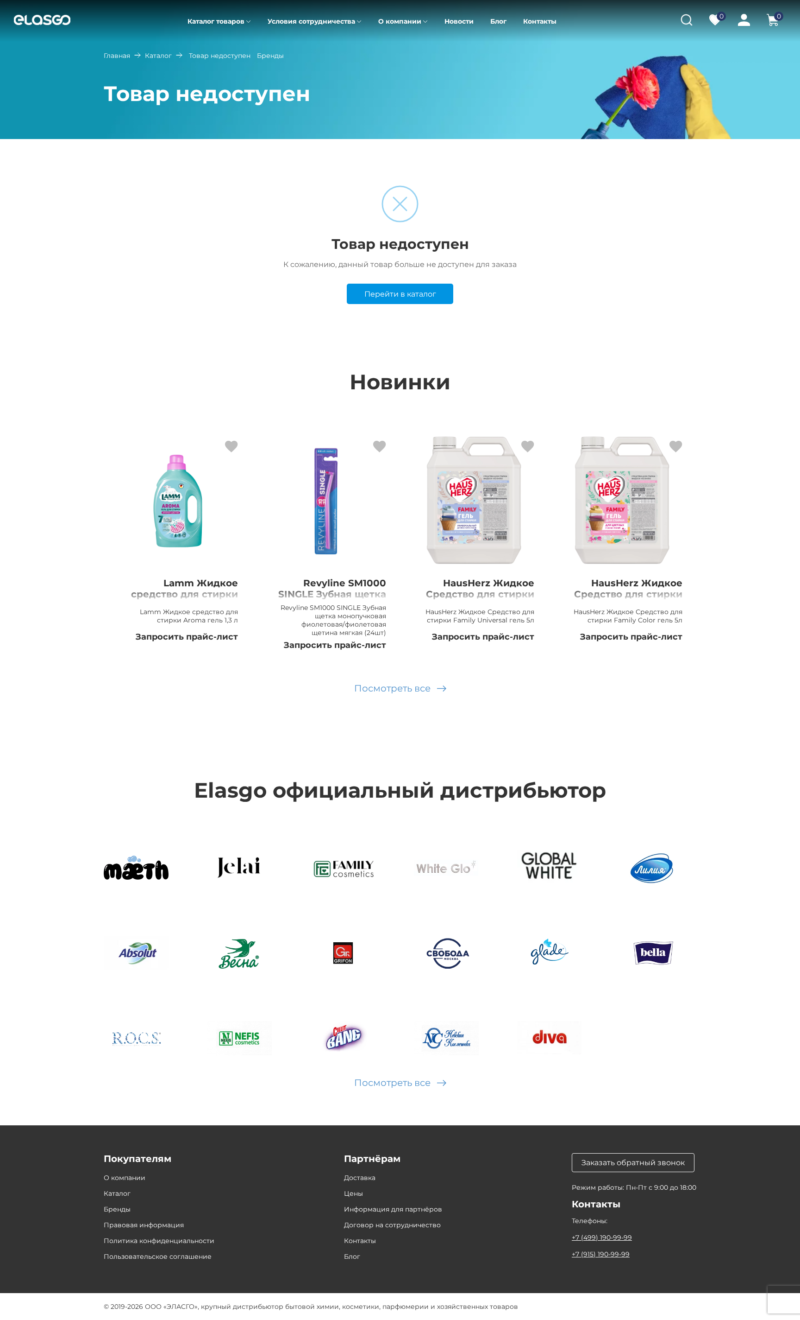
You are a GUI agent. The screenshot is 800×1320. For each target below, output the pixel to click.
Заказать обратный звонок (633, 1162)
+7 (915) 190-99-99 (601, 1254)
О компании (399, 21)
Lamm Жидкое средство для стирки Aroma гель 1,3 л (184, 594)
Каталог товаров (216, 21)
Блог (498, 21)
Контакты (539, 21)
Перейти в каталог (400, 294)
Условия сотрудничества (311, 21)
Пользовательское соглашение (158, 1256)
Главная (117, 55)
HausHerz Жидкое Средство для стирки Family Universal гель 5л (480, 600)
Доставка (359, 1178)
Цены (353, 1193)
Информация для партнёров (393, 1209)
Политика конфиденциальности (159, 1241)
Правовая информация (144, 1225)
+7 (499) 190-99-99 (602, 1237)
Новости (459, 21)
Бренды (117, 1209)
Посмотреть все (392, 688)
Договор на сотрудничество (392, 1225)
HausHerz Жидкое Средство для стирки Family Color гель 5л (628, 594)
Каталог (158, 55)
